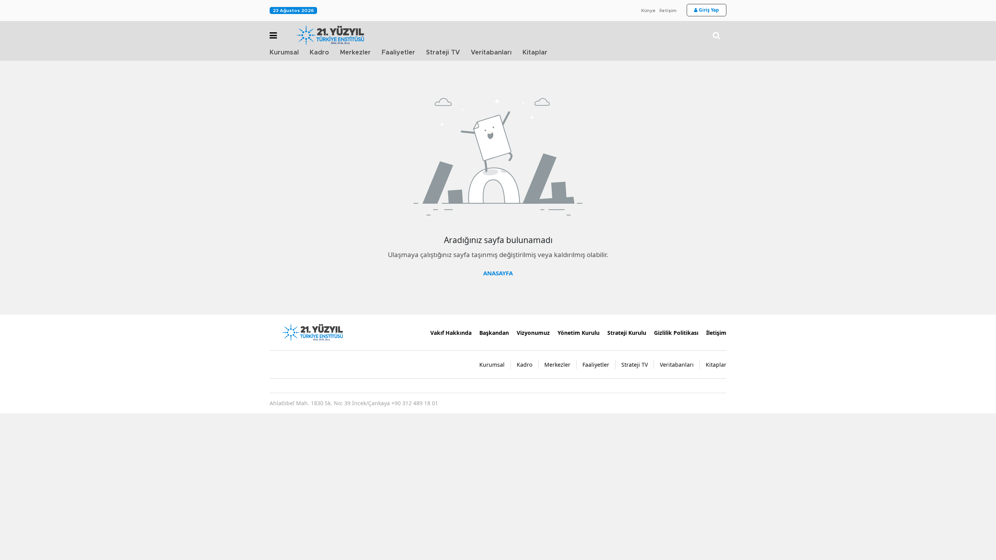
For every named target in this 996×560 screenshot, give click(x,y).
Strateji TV (443, 52)
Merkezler (355, 52)
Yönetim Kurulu (579, 332)
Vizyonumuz (533, 332)
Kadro (319, 52)
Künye (648, 10)
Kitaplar (535, 52)
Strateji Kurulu (626, 332)
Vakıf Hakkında (451, 332)
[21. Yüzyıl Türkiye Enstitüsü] (312, 331)
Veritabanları (491, 52)
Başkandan (494, 332)
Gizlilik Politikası (676, 332)
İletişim (668, 10)
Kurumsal (284, 52)
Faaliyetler (398, 52)
